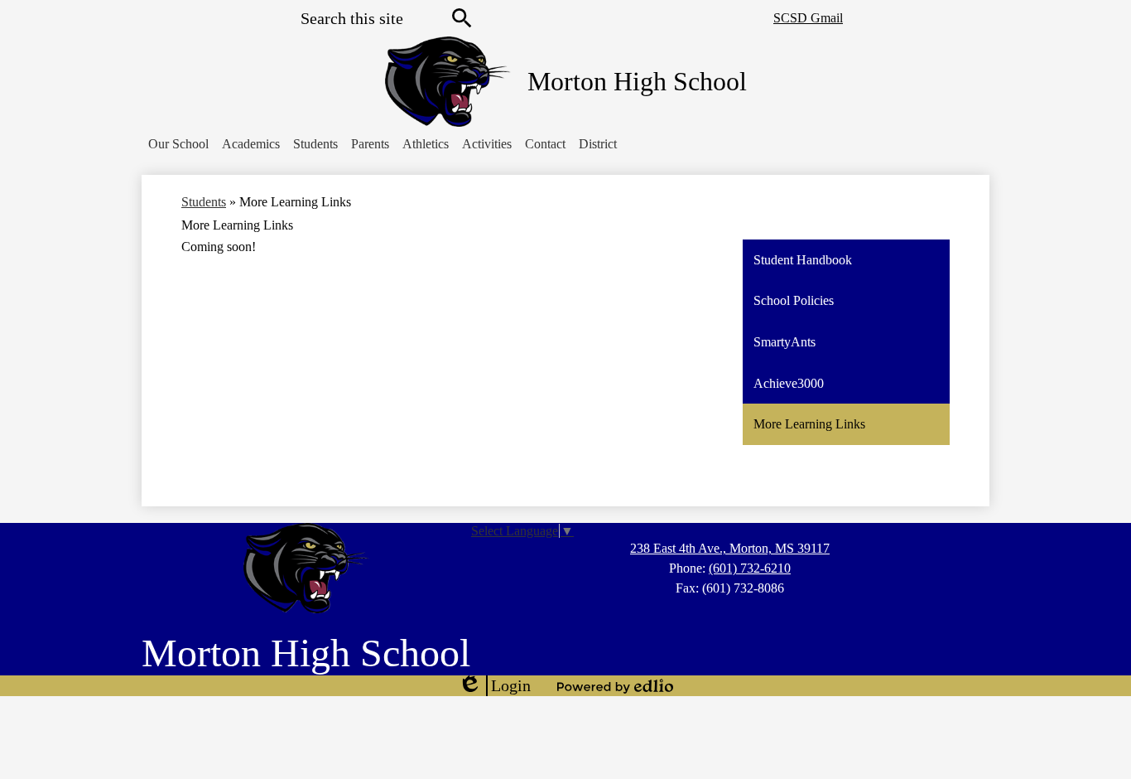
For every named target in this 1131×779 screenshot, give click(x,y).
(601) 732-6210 (750, 568)
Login (494, 686)
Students (203, 202)
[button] (178, 144)
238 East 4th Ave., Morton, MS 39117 (730, 548)
